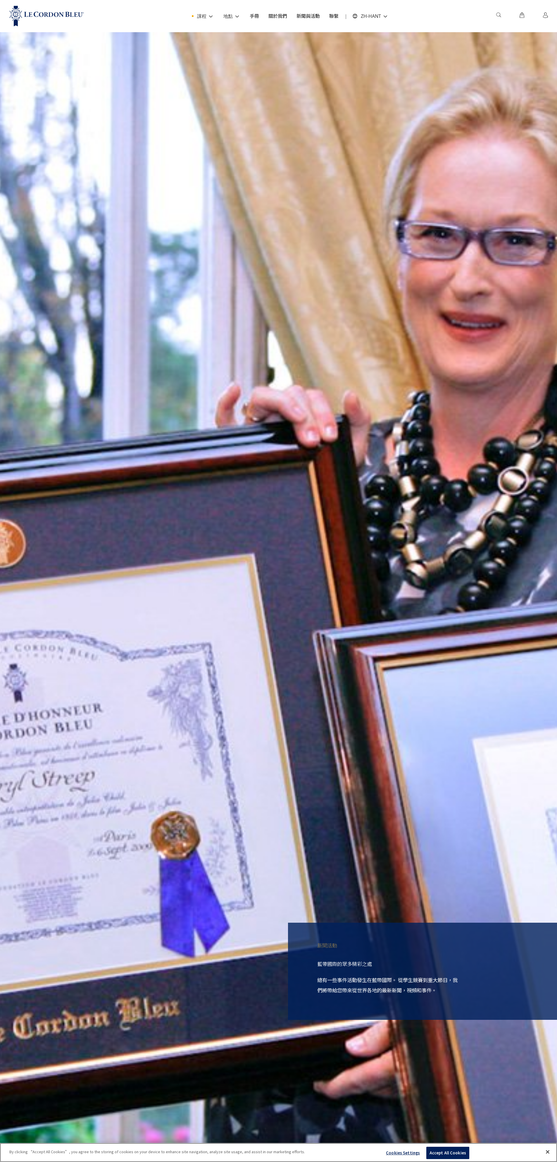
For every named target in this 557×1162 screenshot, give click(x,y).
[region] (278, 1152)
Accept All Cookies (448, 1153)
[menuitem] (498, 16)
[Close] (547, 1151)
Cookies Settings (403, 1153)
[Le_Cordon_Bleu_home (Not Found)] (46, 16)
